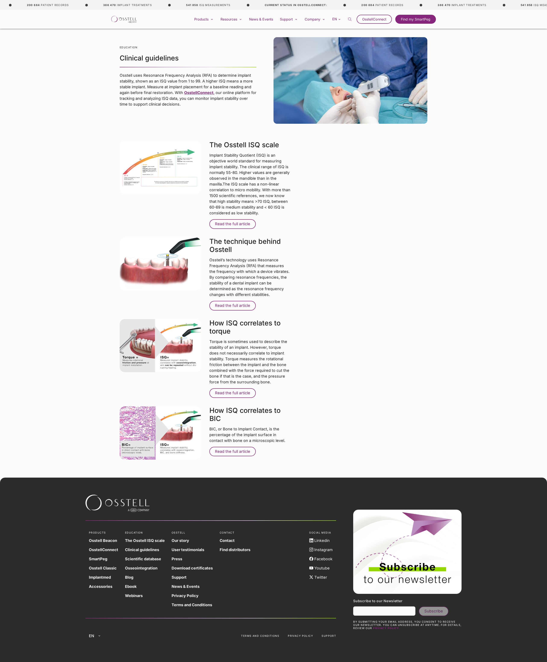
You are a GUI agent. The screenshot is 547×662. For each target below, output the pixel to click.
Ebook (131, 586)
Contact (227, 540)
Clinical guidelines (142, 549)
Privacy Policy (185, 595)
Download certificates (192, 568)
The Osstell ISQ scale (145, 540)
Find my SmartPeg (415, 19)
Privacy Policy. (386, 628)
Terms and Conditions (192, 605)
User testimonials (188, 549)
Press (177, 559)
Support (179, 577)
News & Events (261, 19)
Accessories (100, 586)
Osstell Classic (103, 568)
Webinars (134, 595)
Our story (180, 540)
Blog (129, 577)
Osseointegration (141, 568)
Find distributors (235, 549)
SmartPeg (98, 559)
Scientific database (143, 559)
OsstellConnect (374, 19)
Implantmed (100, 577)
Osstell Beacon (103, 540)
